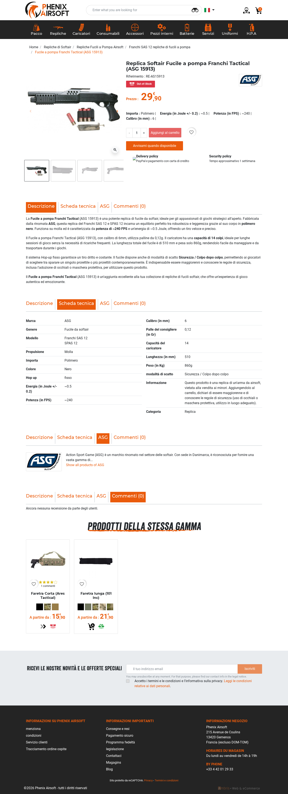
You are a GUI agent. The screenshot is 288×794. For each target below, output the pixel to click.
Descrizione (39, 303)
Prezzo (131, 99)
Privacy (148, 780)
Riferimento (135, 76)
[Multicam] (47, 607)
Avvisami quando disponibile (154, 146)
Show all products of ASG (85, 465)
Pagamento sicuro (119, 736)
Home (33, 47)
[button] (257, 10)
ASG (104, 206)
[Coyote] (55, 607)
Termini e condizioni (166, 780)
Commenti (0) (130, 206)
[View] (43, 626)
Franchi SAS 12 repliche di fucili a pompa (159, 47)
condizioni (33, 736)
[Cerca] (195, 9)
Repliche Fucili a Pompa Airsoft (100, 47)
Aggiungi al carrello (165, 133)
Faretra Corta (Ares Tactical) (48, 595)
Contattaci (113, 756)
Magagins (113, 762)
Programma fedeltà (120, 742)
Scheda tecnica (78, 206)
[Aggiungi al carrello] (91, 626)
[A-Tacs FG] (110, 607)
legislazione (115, 749)
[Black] (39, 607)
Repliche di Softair (57, 47)
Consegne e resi (117, 729)
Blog (109, 769)
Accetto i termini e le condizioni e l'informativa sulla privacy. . (193, 683)
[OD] (88, 607)
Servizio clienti (36, 742)
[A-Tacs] (103, 607)
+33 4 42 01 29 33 (219, 769)
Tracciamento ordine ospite (46, 749)
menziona (33, 729)
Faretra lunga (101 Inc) (96, 595)
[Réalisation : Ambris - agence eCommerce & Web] (239, 788)
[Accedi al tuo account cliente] (245, 10)
